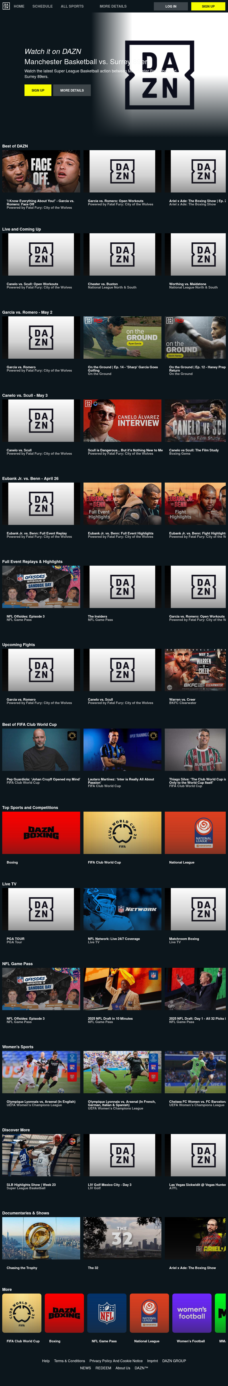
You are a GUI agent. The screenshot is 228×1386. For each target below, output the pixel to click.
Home (19, 6)
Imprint (152, 1360)
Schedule (43, 6)
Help (46, 1360)
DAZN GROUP (174, 1360)
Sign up (208, 6)
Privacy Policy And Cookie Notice (116, 1360)
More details (113, 6)
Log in (170, 6)
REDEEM (103, 1367)
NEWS (85, 1367)
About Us (123, 1367)
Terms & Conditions (69, 1360)
